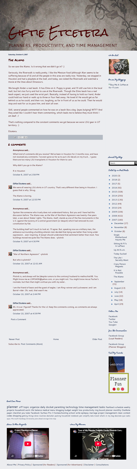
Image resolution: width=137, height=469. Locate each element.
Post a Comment (18, 319)
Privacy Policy (24, 464)
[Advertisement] (68, 13)
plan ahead (39, 418)
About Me (11, 464)
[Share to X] (22, 137)
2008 (115, 215)
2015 (115, 191)
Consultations (102, 464)
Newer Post (14, 339)
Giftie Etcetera (58, 32)
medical (46, 410)
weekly (127, 407)
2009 (115, 211)
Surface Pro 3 (46, 412)
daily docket (47, 407)
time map (52, 418)
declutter (50, 415)
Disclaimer (89, 464)
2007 (115, 219)
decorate (118, 415)
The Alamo (119, 276)
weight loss (77, 410)
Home (56, 339)
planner (12, 406)
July (116, 292)
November (119, 227)
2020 (115, 175)
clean (120, 412)
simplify (86, 415)
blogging (60, 410)
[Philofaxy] (117, 371)
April (116, 304)
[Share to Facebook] (24, 137)
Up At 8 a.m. (119, 249)
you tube (26, 412)
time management (88, 407)
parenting (59, 407)
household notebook (70, 415)
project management (107, 412)
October (118, 231)
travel (96, 415)
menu (52, 410)
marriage (93, 412)
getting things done (30, 415)
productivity (88, 410)
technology (72, 407)
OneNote (126, 410)
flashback (110, 407)
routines (42, 415)
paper (9, 412)
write (78, 412)
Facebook (113, 316)
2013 (115, 199)
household (20, 410)
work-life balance (33, 410)
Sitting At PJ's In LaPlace (120, 244)
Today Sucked (120, 253)
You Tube (113, 321)
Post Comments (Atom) (32, 344)
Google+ (113, 324)
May (116, 300)
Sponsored (38, 464)
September (119, 281)
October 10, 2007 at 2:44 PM (27, 294)
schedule (119, 407)
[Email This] (19, 137)
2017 (115, 183)
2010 (115, 207)
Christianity (30, 418)
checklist (17, 412)
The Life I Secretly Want (121, 258)
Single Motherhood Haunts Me (120, 237)
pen (80, 415)
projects (10, 410)
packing (58, 415)
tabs (92, 415)
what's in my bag (107, 415)
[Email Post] (14, 137)
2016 (115, 187)
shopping (17, 415)
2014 (115, 195)
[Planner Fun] (119, 392)
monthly (117, 410)
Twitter (112, 319)
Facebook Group (116, 335)
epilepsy (85, 412)
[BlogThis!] (21, 137)
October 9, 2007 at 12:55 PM (27, 199)
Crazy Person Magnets (120, 265)
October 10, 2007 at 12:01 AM (27, 263)
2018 (115, 179)
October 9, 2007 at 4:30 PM (26, 241)
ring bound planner (104, 410)
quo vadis (126, 415)
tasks (102, 407)
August (117, 287)
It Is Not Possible (118, 271)
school (72, 412)
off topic (24, 407)
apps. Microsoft (13, 418)
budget (68, 410)
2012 (115, 203)
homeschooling (61, 412)
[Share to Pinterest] (26, 137)
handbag (22, 418)
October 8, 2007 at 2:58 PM (26, 174)
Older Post (97, 339)
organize (34, 407)
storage (46, 418)
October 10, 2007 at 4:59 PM (27, 313)
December (119, 223)
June (116, 296)
